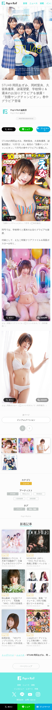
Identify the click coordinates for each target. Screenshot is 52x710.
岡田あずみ (26, 494)
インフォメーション (26, 420)
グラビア (19, 509)
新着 (25, 3)
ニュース (33, 3)
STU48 (12, 494)
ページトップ (26, 666)
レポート (29, 689)
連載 (42, 3)
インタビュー (19, 689)
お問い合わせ (30, 700)
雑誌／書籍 (32, 509)
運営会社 (19, 700)
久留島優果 (19, 498)
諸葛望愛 (33, 498)
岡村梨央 (39, 494)
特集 (36, 689)
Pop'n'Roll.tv (26, 516)
